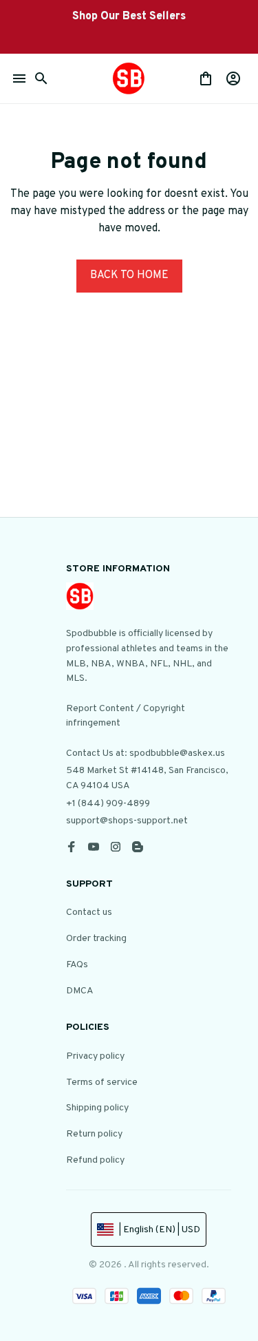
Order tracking (96, 938)
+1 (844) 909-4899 (108, 804)
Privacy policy (95, 1056)
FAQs (77, 965)
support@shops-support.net (127, 821)
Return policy (94, 1134)
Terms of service (102, 1082)
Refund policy (95, 1160)
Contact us (89, 912)
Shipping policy (97, 1108)
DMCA (80, 991)
